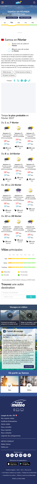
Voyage (2, 6)
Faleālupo (4, 267)
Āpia (6, 259)
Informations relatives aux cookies (11, 472)
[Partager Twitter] (18, 81)
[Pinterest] (25, 455)
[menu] (2, 2)
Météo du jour (7, 72)
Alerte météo (5, 424)
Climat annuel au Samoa (22, 72)
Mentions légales (10, 470)
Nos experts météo (7, 418)
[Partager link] (29, 81)
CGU (18, 470)
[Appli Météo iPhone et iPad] (12, 464)
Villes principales (25, 17)
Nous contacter (6, 433)
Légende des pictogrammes (11, 436)
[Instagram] (20, 455)
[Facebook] (7, 455)
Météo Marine (6, 444)
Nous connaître (6, 427)
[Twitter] (12, 455)
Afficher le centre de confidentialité (26, 475)
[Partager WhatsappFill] (25, 81)
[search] (34, 2)
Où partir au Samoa (9, 75)
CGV (22, 470)
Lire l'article (29, 367)
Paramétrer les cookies (9, 475)
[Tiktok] (29, 455)
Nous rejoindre (6, 430)
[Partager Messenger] (22, 81)
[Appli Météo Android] (24, 464)
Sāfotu (5, 263)
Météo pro (4, 447)
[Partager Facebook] (14, 81)
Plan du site (28, 470)
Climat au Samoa (12, 17)
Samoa (6, 6)
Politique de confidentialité (29, 472)
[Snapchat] (16, 455)
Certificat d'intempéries (9, 421)
